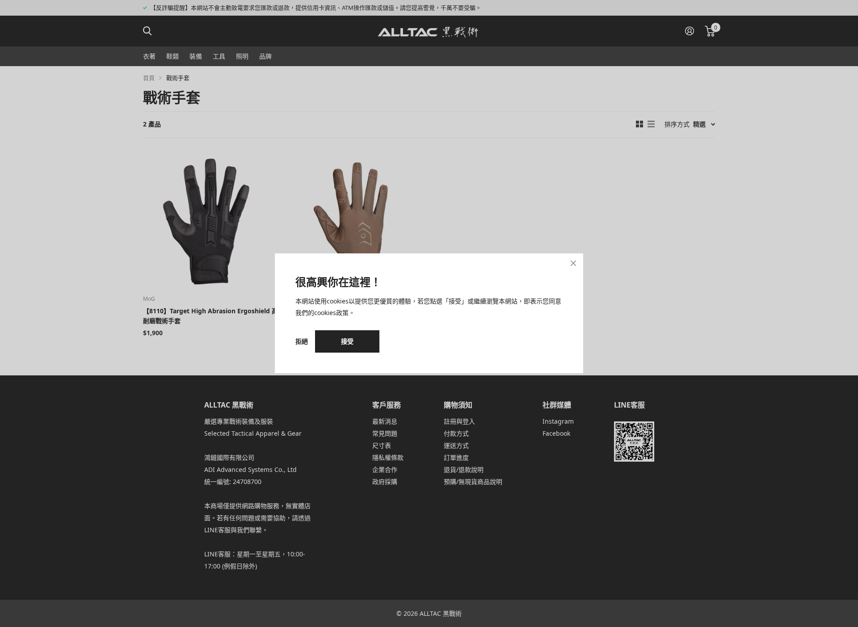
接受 (347, 341)
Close (573, 263)
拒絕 (301, 341)
